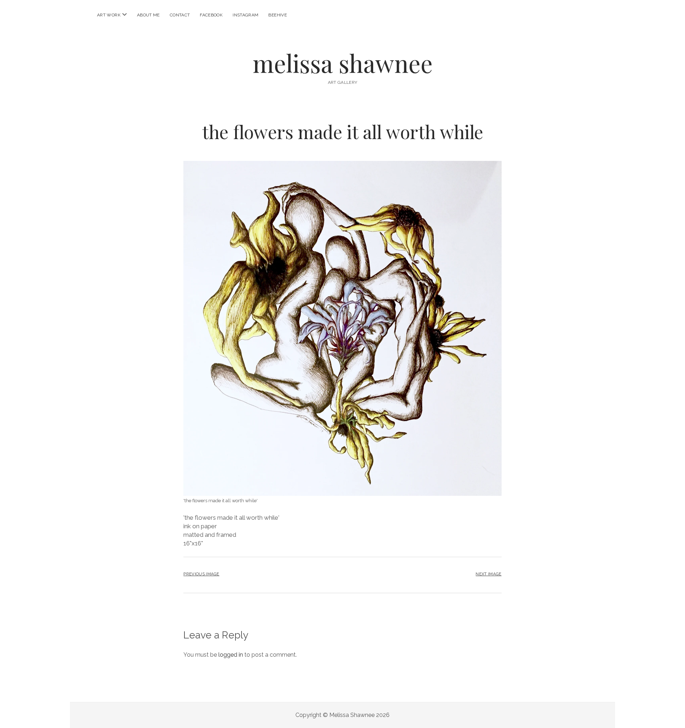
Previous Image (201, 573)
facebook (211, 14)
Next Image (488, 573)
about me (148, 14)
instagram (245, 14)
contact (180, 14)
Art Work (109, 14)
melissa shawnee (343, 63)
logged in (230, 654)
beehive (277, 14)
